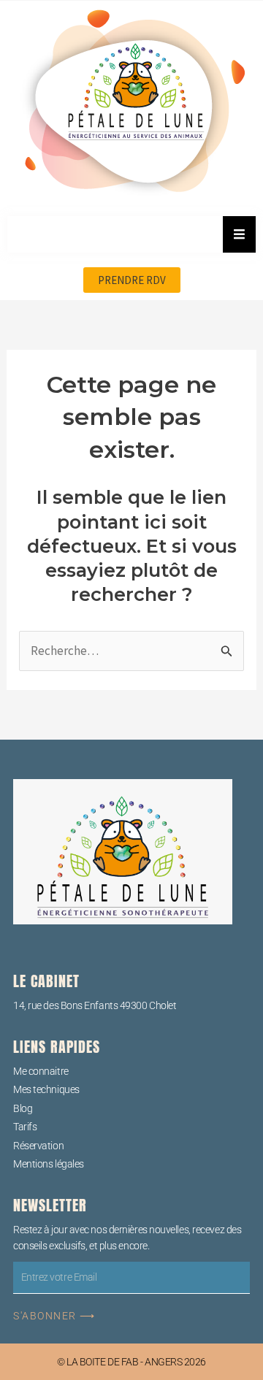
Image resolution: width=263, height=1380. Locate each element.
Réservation (38, 1145)
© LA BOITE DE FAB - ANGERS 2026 (131, 1362)
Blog (22, 1108)
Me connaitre (41, 1071)
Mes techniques (46, 1089)
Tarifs (25, 1126)
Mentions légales (48, 1164)
